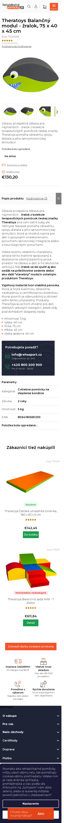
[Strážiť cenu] (10, 172)
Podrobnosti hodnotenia (16, 46)
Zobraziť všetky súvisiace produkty (31, 646)
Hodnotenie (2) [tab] (36, 198)
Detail (31, 622)
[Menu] (54, 7)
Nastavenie (31, 803)
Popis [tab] (6, 198)
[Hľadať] (29, 6)
